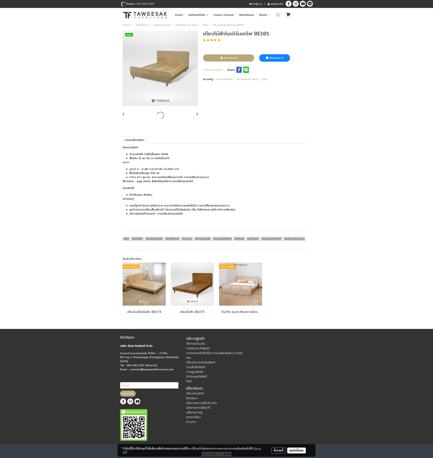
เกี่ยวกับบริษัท (195, 393)
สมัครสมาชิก (276, 4)
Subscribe (127, 393)
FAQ (189, 381)
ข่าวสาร (191, 421)
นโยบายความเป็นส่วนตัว (201, 403)
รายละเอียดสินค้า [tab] (134, 140)
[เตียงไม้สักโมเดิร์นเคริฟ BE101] (160, 69)
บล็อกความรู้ (194, 412)
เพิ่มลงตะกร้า (230, 58)
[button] (278, 15)
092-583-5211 (145, 4)
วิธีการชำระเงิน (195, 343)
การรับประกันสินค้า (198, 348)
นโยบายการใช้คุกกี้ (198, 407)
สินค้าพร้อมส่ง (246, 15)
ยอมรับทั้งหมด (296, 450)
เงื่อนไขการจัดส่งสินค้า (200, 362)
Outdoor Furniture (223, 15)
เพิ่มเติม (263, 15)
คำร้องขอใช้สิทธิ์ (196, 376)
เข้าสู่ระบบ (257, 4)
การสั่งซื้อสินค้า (196, 367)
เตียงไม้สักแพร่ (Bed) (247, 79)
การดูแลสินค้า (195, 371)
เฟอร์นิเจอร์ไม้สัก (197, 15)
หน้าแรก (179, 15)
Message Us (276, 58)
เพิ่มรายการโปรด (214, 70)
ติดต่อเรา (192, 398)
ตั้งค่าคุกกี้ (278, 450)
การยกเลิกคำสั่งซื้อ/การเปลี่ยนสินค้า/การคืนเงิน (214, 355)
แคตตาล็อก (193, 417)
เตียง (264, 79)
